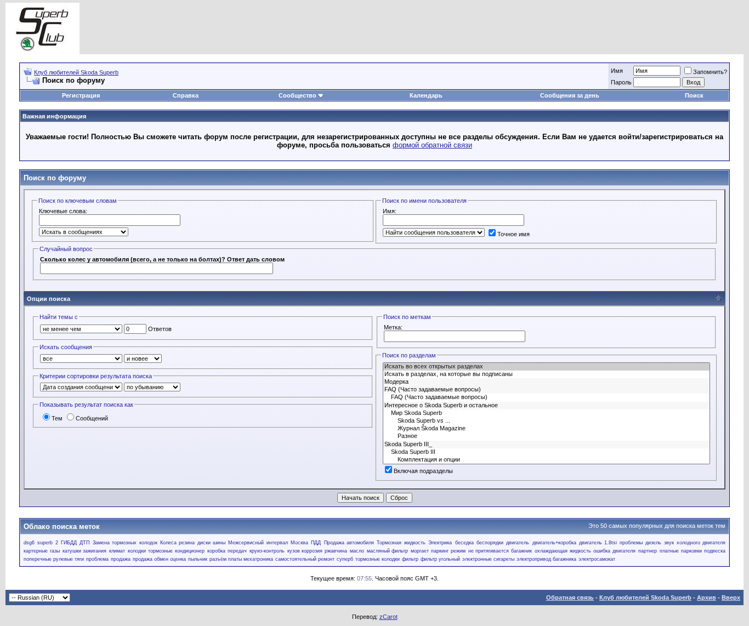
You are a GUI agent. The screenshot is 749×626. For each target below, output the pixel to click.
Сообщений (92, 418)
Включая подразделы (423, 471)
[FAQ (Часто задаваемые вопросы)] (546, 390)
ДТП (84, 542)
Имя (617, 70)
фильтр (410, 559)
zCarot (388, 616)
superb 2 (47, 542)
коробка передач (227, 551)
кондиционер (190, 551)
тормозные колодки (377, 559)
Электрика (440, 542)
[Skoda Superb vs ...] (546, 421)
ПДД (316, 542)
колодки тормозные (150, 551)
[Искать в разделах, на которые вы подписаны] (546, 374)
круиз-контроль (267, 551)
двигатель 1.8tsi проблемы (611, 542)
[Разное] (546, 436)
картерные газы (42, 551)
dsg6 (29, 542)
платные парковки (681, 551)
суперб (345, 559)
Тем (57, 418)
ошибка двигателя (614, 551)
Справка (185, 95)
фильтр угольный (440, 559)
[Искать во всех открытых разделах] (546, 367)
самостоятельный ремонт (304, 559)
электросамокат (596, 559)
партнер (647, 551)
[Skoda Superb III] (546, 452)
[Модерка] (546, 382)
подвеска (714, 551)
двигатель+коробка (554, 542)
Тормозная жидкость (401, 542)
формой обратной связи (432, 145)
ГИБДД (69, 542)
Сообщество (297, 95)
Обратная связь (570, 597)
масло (357, 551)
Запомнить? (710, 72)
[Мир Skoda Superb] (546, 413)
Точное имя (513, 234)
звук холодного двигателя (694, 542)
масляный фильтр (387, 551)
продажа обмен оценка (159, 559)
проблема (97, 559)
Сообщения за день (569, 95)
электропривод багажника (546, 559)
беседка (464, 542)
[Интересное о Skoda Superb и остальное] (546, 405)
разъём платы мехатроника (241, 559)
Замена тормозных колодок (125, 542)
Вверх (731, 597)
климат (117, 551)
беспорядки (489, 542)
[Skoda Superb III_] (546, 444)
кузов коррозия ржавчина (317, 551)
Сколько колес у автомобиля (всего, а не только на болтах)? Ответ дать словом (162, 259)
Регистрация (81, 95)
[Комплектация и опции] (546, 460)
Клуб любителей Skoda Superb (76, 72)
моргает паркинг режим (438, 551)
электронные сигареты (488, 559)
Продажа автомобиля (349, 542)
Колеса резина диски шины (192, 542)
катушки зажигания (85, 551)
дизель (653, 542)
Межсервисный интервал (257, 542)
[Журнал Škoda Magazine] (546, 428)
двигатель (517, 542)
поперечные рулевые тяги (54, 559)
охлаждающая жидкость (563, 551)
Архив (706, 597)
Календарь (426, 95)
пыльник (197, 559)
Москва (299, 542)
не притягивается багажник (500, 551)
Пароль (621, 82)
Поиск (694, 95)
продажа (120, 559)
